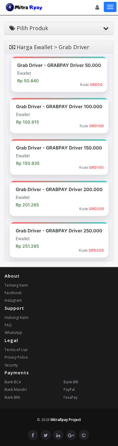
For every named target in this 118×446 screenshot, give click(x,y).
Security (11, 365)
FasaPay (70, 397)
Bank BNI (12, 397)
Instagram (13, 300)
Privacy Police (16, 357)
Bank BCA (13, 382)
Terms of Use (16, 349)
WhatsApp (13, 332)
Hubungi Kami (16, 317)
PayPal (69, 389)
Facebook (13, 292)
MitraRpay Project (66, 419)
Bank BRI (71, 382)
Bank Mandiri (16, 389)
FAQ (8, 325)
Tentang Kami (16, 285)
